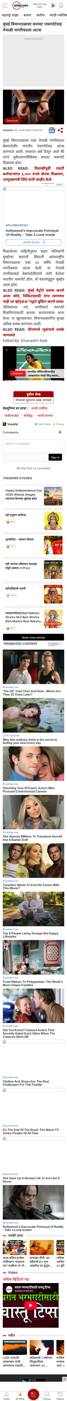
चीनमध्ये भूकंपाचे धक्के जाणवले (33, 400)
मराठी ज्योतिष (39, 408)
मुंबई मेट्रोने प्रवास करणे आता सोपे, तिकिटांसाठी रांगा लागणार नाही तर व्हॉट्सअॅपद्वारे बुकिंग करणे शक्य (33, 296)
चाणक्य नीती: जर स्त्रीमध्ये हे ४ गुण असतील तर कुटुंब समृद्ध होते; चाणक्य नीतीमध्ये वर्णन (40, 1262)
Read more (18, 373)
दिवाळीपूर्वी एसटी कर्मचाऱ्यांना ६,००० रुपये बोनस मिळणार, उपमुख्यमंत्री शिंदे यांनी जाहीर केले (33, 174)
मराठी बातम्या (45, 415)
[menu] (6, 5)
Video (13, 1272)
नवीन (11, 1335)
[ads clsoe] (64, 1379)
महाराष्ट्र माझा (10, 15)
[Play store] (53, 5)
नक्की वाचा (15, 1235)
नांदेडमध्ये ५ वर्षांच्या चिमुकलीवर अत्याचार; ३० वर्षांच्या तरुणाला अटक (41, 1362)
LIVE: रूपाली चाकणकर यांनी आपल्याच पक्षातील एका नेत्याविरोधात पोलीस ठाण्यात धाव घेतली (14, 1362)
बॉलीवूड (28, 415)
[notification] (61, 5)
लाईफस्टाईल (11, 415)
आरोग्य (40, 15)
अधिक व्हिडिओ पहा (16, 1279)
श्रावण (27, 15)
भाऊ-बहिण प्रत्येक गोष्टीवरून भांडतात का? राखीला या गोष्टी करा (15, 1262)
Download (12, 120)
